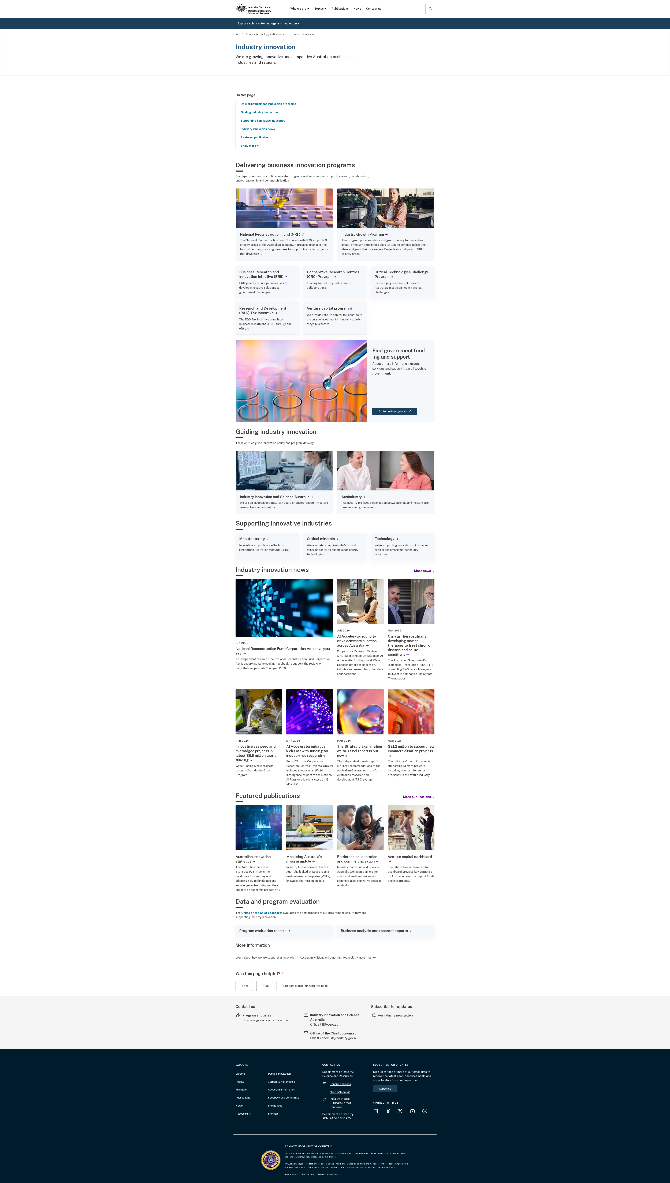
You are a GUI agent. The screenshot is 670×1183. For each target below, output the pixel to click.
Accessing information (281, 1089)
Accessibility (243, 1113)
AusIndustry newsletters (396, 1015)
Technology (385, 539)
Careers (240, 1073)
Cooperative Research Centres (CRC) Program (333, 274)
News (357, 8)
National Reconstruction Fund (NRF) (272, 234)
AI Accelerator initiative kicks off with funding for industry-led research (307, 751)
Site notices (275, 1105)
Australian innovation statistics (253, 859)
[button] (430, 9)
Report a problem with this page (306, 986)
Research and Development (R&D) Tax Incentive (262, 310)
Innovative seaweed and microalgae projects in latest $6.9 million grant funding (256, 753)
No (267, 986)
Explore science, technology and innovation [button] (267, 23)
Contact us (373, 8)
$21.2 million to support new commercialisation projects (411, 748)
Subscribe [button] (385, 1088)
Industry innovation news (258, 129)
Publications (340, 8)
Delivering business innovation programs (268, 104)
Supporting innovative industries (263, 120)
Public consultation (279, 1073)
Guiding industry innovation (259, 112)
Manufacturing (252, 539)
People (240, 1081)
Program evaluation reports (262, 931)
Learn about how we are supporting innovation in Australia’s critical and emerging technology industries (303, 957)
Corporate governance (281, 1081)
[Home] (253, 6)
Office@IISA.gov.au (324, 1024)
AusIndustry (351, 497)
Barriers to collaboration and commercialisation (357, 859)
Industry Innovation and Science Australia (275, 497)
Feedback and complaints (283, 1097)
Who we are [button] (298, 8)
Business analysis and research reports (374, 931)
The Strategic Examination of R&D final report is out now (359, 751)
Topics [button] (318, 8)
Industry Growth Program (362, 234)
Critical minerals (321, 539)
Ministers (241, 1089)
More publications (417, 797)
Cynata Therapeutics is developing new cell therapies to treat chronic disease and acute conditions (409, 645)
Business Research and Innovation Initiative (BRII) (261, 274)
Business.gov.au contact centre (268, 1020)
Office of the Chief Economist (261, 913)
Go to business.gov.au (398, 411)
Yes (246, 986)
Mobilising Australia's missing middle (304, 859)
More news (423, 571)
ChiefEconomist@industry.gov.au (334, 1038)
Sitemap (273, 1113)
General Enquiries (340, 1083)
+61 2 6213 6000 (340, 1091)
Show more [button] (248, 145)
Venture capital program (329, 308)
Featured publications (256, 137)
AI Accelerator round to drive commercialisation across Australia (357, 641)
